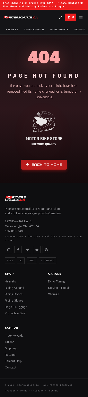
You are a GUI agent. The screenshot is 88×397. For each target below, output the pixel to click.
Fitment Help (13, 361)
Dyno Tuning (56, 281)
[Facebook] (18, 249)
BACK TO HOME (47, 165)
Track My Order (14, 335)
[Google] (46, 249)
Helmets (12, 29)
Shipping (11, 348)
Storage (53, 294)
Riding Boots (59, 29)
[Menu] (81, 17)
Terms (23, 390)
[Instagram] (8, 249)
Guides (9, 342)
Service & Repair (59, 287)
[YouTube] (37, 249)
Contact (10, 367)
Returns (10, 354)
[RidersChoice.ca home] (15, 198)
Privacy (10, 390)
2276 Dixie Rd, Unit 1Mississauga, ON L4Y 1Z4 (22, 224)
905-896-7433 (14, 231)
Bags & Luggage (16, 307)
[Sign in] (60, 17)
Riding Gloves (14, 300)
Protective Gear (15, 313)
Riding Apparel (34, 29)
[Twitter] (27, 249)
